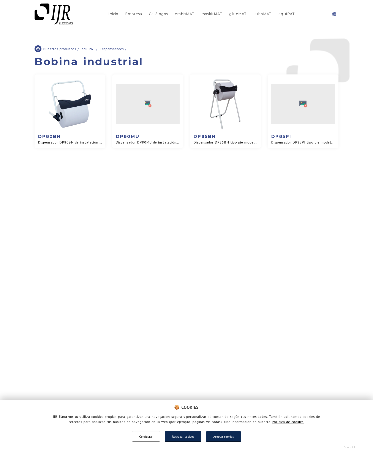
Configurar (146, 437)
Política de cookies (288, 422)
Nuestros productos (60, 49)
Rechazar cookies (183, 437)
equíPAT (89, 49)
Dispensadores (112, 49)
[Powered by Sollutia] (186, 447)
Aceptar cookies (223, 437)
